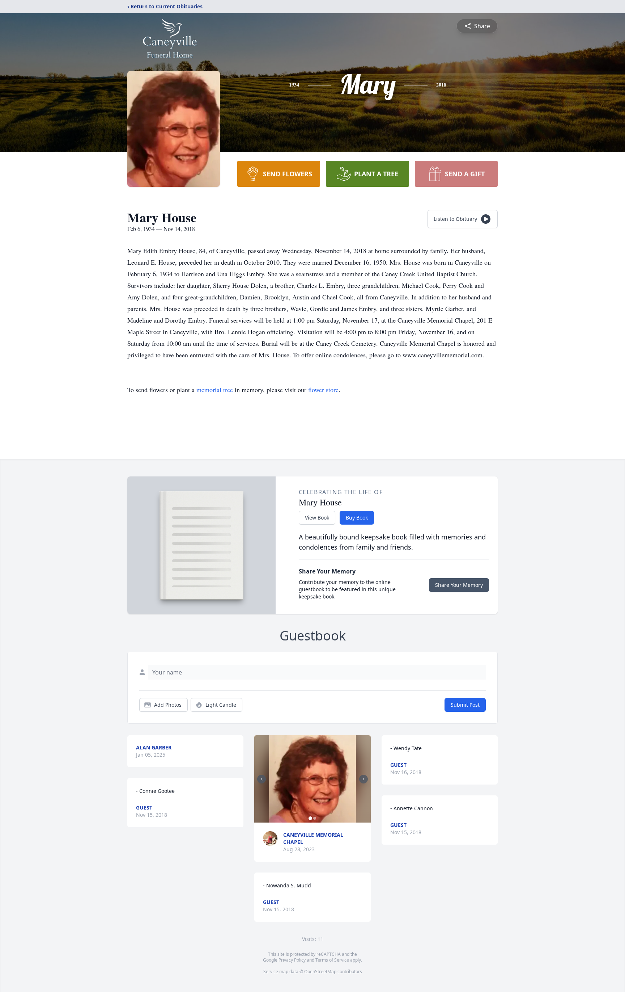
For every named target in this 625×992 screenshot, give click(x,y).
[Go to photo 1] (310, 818)
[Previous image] (261, 779)
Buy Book (357, 517)
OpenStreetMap (320, 971)
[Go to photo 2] (314, 818)
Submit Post (465, 704)
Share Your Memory (459, 584)
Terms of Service (332, 960)
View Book (317, 517)
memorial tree (214, 389)
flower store (323, 389)
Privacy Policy (292, 960)
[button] (312, 779)
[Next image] (363, 779)
